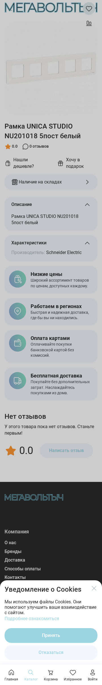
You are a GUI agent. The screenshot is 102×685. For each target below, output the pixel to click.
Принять (51, 635)
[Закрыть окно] (94, 588)
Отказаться (51, 652)
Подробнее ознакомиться (32, 618)
